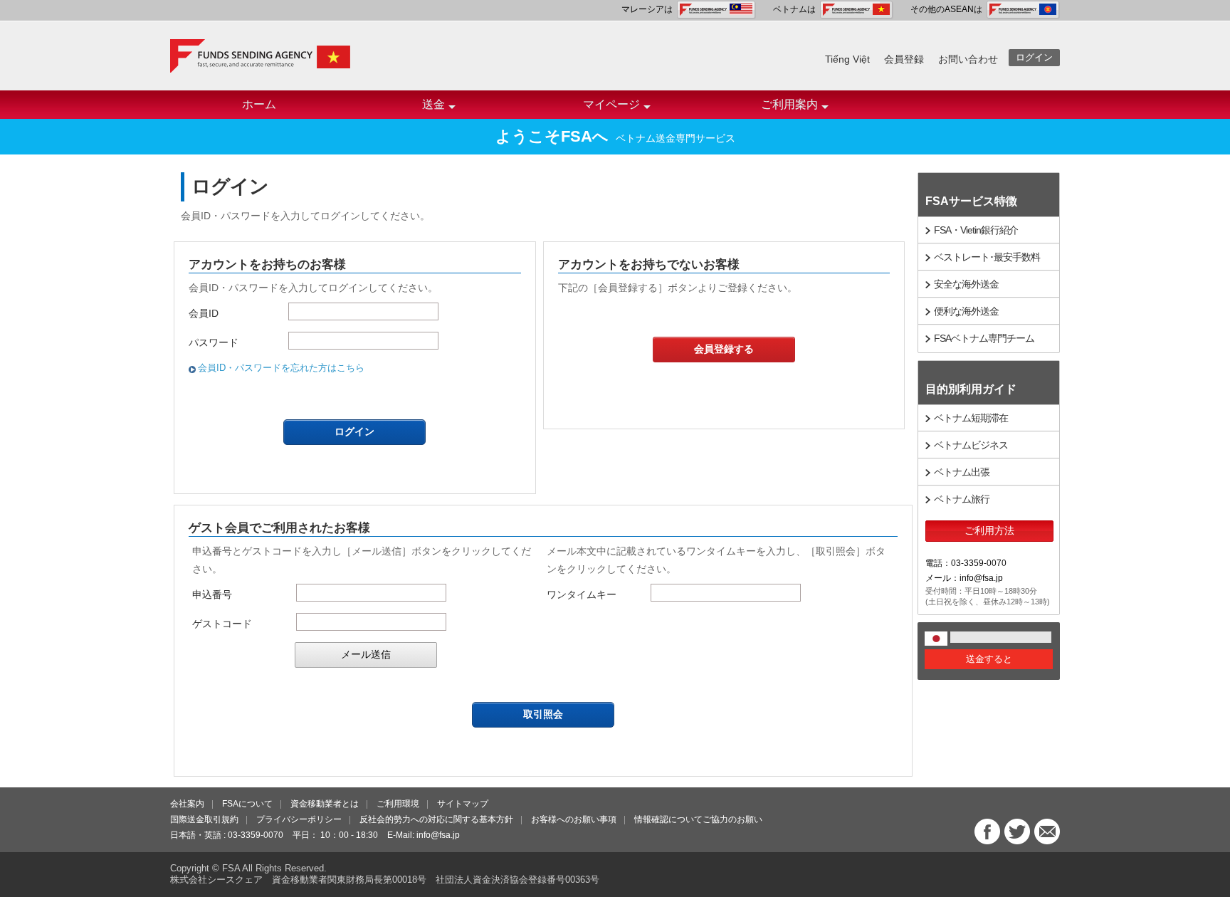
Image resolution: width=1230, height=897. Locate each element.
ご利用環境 (398, 804)
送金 (433, 104)
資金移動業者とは (324, 804)
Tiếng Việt (847, 59)
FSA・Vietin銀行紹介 (976, 230)
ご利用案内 (789, 104)
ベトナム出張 (961, 472)
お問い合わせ (968, 59)
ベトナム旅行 (961, 499)
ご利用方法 (989, 530)
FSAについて (247, 804)
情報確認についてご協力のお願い (698, 819)
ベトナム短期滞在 (971, 418)
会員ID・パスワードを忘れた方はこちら (281, 367)
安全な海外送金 (966, 284)
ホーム (259, 104)
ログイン (1034, 57)
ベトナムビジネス (971, 445)
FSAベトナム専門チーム (984, 338)
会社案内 (187, 804)
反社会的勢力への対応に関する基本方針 (436, 819)
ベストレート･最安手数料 (987, 257)
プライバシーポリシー (299, 819)
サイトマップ (462, 804)
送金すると (989, 659)
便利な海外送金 (966, 311)
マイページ (611, 104)
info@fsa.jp (438, 835)
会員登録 (904, 59)
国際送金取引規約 (204, 819)
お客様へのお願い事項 (573, 819)
